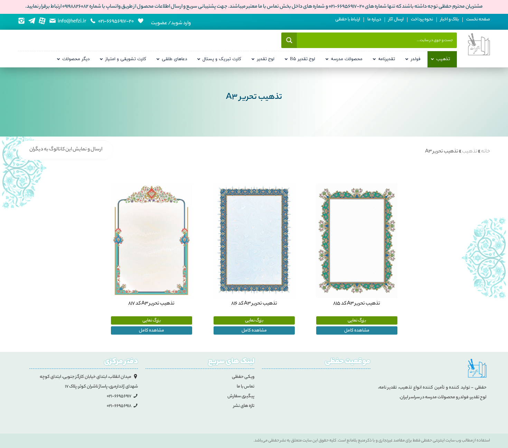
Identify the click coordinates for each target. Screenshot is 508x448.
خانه (485, 152)
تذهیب (469, 152)
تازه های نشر (243, 406)
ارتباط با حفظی (347, 19)
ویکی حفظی (243, 377)
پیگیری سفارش (240, 396)
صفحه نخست (478, 19)
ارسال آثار (396, 19)
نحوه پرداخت (422, 19)
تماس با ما (245, 386)
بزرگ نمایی (357, 320)
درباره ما (374, 19)
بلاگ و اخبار (449, 19)
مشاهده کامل (356, 330)
